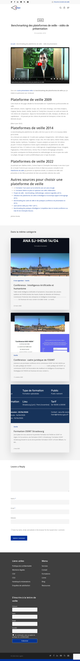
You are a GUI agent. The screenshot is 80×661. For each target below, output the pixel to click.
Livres (44, 578)
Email (13, 508)
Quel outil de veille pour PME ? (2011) (25, 206)
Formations (46, 574)
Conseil (44, 570)
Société (14, 628)
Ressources (46, 585)
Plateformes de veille (17, 170)
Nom (13, 613)
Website (13, 518)
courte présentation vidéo (25, 90)
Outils (40, 20)
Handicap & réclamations (21, 582)
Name (13, 498)
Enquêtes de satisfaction (21, 585)
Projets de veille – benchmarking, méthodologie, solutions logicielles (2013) (37, 193)
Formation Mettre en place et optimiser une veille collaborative (35, 190)
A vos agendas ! (19, 281)
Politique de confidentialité (22, 566)
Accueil (13, 44)
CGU (13, 578)
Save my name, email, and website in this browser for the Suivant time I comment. (39, 530)
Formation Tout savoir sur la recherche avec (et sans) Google (35, 188)
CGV (13, 574)
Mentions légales (18, 570)
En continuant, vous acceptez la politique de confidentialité (23, 636)
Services (45, 566)
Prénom (14, 606)
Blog (43, 582)
